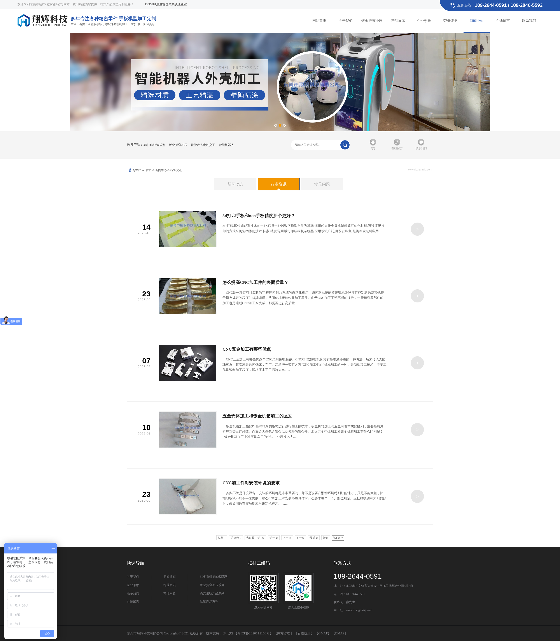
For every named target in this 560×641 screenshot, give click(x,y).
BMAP (339, 633)
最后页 (314, 537)
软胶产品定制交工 (203, 145)
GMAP (323, 633)
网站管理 (283, 633)
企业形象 (424, 21)
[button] (275, 125)
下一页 (300, 537)
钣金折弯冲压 (371, 21)
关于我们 (346, 21)
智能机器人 (226, 145)
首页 (149, 170)
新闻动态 (235, 184)
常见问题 (322, 184)
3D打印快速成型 (154, 145)
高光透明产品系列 (212, 593)
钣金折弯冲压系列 (212, 585)
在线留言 (503, 21)
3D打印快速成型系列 (214, 576)
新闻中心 (477, 21)
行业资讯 (279, 184)
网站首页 (319, 21)
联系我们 (529, 21)
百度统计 (304, 633)
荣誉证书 (450, 21)
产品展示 (398, 21)
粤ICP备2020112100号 (253, 633)
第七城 (228, 633)
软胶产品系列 (209, 601)
